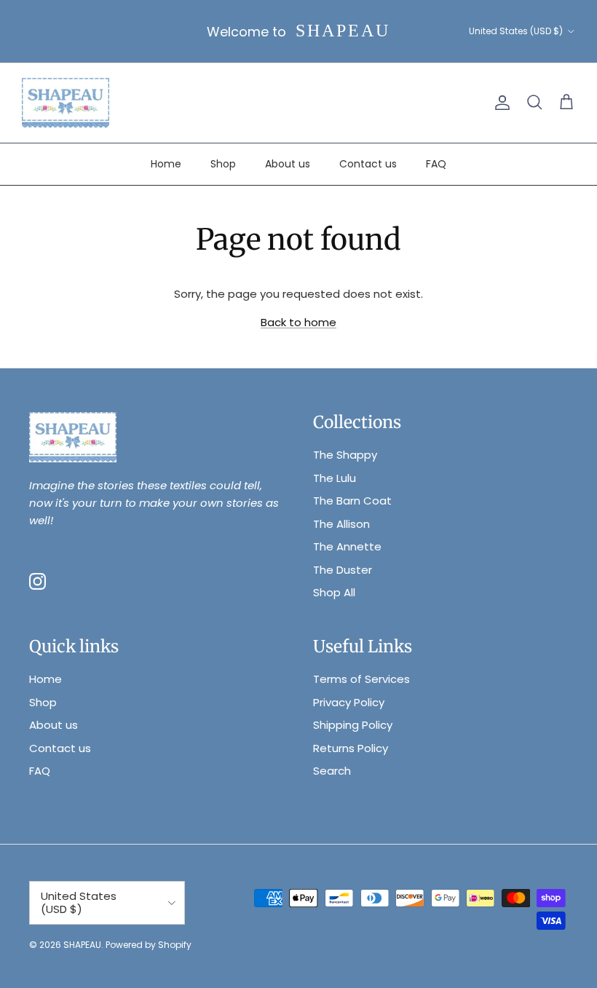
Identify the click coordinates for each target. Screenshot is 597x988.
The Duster (342, 569)
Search (332, 770)
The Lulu (334, 478)
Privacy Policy (348, 702)
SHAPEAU (82, 944)
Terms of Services (361, 679)
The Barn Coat (352, 500)
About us (287, 164)
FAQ (436, 164)
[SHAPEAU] (65, 103)
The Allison (341, 523)
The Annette (347, 546)
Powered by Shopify (148, 944)
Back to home (298, 322)
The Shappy (345, 454)
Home (166, 164)
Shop (223, 164)
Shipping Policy (352, 724)
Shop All (334, 592)
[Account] (499, 102)
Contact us (368, 164)
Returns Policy (350, 748)
